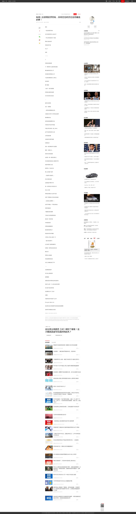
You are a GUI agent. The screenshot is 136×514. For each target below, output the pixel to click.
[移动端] (106, 1)
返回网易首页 (49, 335)
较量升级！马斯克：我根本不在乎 (90, 187)
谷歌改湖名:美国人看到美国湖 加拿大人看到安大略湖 (65, 378)
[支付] (117, 1)
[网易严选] (114, 1)
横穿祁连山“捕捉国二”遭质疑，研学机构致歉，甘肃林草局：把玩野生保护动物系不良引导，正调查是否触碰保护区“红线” (66, 489)
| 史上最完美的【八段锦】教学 (90, 232)
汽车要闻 (86, 192)
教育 (88, 238)
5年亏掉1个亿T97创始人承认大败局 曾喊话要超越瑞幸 (66, 365)
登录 (122, 1)
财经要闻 (86, 142)
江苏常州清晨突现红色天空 (59, 414)
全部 (98, 30)
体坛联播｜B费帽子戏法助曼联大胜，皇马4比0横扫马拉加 (67, 372)
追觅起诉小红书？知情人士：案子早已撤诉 (91, 156)
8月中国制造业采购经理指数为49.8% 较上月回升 (64, 454)
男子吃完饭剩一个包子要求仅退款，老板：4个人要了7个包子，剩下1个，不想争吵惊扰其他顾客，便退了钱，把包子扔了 (67, 400)
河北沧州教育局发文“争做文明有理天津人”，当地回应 (66, 440)
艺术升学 (47, 22)
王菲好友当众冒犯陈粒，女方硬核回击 (90, 128)
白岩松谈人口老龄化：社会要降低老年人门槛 (91, 243)
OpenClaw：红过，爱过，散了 (89, 185)
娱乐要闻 (86, 117)
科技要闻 (86, 168)
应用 (6, 1)
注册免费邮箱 (127, 1)
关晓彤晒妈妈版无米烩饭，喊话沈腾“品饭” (91, 137)
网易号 (40, 14)
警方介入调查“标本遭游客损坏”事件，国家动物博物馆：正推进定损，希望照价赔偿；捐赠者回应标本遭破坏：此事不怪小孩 (67, 468)
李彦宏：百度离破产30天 (88, 250)
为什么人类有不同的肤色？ (88, 245)
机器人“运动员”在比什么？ (59, 386)
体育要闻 (86, 90)
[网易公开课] (110, 1)
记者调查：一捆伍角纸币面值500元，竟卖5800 (64, 351)
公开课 (98, 238)
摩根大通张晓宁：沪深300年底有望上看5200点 (64, 460)
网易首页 (3, 1)
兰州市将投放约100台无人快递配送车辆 (62, 480)
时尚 (94, 238)
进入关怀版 (13, 1)
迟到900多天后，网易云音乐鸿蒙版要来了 (63, 446)
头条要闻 (86, 63)
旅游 (91, 238)
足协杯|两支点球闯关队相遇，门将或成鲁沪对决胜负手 (66, 406)
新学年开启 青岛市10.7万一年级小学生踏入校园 (64, 474)
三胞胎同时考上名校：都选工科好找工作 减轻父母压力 (66, 359)
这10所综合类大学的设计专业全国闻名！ (91, 38)
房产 (85, 238)
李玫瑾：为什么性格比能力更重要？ (90, 240)
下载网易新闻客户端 (58, 335)
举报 (80, 22)
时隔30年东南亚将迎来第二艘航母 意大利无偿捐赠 (65, 345)
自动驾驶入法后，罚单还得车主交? (90, 179)
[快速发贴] (39, 28)
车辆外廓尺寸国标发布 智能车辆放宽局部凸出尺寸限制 (66, 427)
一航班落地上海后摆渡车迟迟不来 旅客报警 (63, 421)
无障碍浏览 (9, 1)
